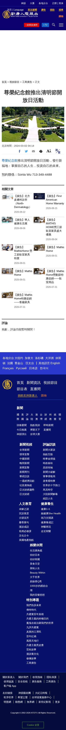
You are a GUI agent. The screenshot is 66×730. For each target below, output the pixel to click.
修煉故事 (31, 658)
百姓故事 (31, 649)
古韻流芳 (24, 517)
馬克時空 (48, 489)
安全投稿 (23, 681)
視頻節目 (14, 82)
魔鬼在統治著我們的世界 (40, 623)
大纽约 (19, 358)
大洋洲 (49, 358)
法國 (10, 363)
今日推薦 (22, 429)
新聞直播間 (32, 25)
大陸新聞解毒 (50, 494)
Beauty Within (37, 572)
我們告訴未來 (33, 605)
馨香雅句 (24, 522)
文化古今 (24, 535)
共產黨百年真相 (35, 614)
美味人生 (35, 568)
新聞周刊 (24, 471)
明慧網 (7, 701)
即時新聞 (48, 425)
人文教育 (25, 503)
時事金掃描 (49, 458)
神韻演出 (22, 434)
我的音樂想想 (37, 594)
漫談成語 (24, 526)
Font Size (48, 150)
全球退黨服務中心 (42, 697)
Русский (21, 368)
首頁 (4, 82)
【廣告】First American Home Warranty (55, 199)
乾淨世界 (9, 697)
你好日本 (35, 554)
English (55, 363)
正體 (54, 3)
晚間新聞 (24, 463)
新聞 (20, 408)
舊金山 (19, 363)
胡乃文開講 (47, 517)
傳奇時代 (31, 609)
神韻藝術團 (24, 692)
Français (8, 368)
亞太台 (30, 363)
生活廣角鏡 (36, 550)
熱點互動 (48, 454)
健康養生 (47, 503)
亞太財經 (24, 494)
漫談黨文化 (32, 653)
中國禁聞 (24, 458)
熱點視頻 (35, 425)
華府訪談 (24, 476)
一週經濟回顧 (27, 480)
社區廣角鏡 (26, 485)
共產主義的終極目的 (37, 618)
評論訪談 (49, 444)
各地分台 (43, 3)
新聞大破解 (49, 471)
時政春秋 (48, 463)
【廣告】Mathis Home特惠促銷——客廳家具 (23, 298)
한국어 (44, 368)
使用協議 (9, 681)
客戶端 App (10, 685)
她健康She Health (51, 513)
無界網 (30, 701)
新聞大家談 (49, 449)
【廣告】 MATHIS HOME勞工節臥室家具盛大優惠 (54, 227)
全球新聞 (24, 449)
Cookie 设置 (33, 725)
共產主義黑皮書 (35, 645)
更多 (57, 701)
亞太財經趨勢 (27, 489)
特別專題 (32, 600)
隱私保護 (51, 677)
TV (46, 25)
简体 (61, 3)
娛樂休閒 (36, 545)
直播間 (35, 389)
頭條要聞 (22, 425)
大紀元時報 (41, 692)
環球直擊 (24, 454)
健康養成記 (47, 522)
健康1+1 (45, 509)
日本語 (33, 368)
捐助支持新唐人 (27, 395)
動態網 (19, 701)
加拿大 (29, 358)
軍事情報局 (49, 476)
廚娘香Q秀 (36, 581)
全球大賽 (35, 434)
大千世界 (35, 577)
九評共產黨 (32, 627)
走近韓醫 (46, 531)
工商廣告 (27, 82)
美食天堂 (35, 563)
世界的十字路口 (51, 485)
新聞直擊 (24, 467)
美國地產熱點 (26, 540)
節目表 (22, 389)
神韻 (23, 3)
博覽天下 (35, 429)
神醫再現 (46, 526)
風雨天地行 (32, 640)
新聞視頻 (26, 444)
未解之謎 (24, 509)
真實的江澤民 (33, 631)
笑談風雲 (24, 513)
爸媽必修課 (25, 531)
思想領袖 (48, 467)
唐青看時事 (49, 480)
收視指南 (37, 677)
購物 (44, 395)
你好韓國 (35, 559)
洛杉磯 (39, 358)
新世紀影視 (45, 701)
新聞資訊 (34, 383)
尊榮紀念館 (10, 160)
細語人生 (48, 498)
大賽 (32, 3)
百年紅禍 (31, 636)
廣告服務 (37, 681)
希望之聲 (23, 697)
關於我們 (23, 677)
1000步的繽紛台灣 (39, 588)
